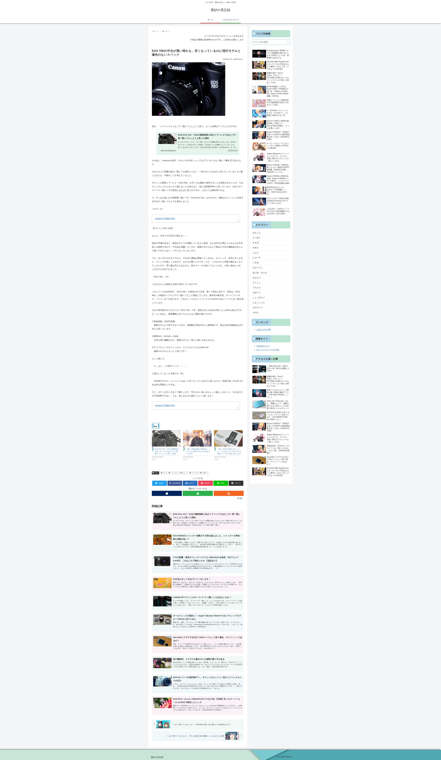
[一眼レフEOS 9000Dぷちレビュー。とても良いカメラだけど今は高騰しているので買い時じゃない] (228, 438)
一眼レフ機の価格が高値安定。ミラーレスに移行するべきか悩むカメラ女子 (198, 451)
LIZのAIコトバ (263, 346)
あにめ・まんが (260, 272)
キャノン (185, 473)
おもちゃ (257, 277)
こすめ (256, 262)
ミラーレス (195, 473)
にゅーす (257, 257)
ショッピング (174, 473)
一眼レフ (205, 473)
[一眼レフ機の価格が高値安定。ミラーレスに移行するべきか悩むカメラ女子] (197, 438)
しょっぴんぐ (259, 297)
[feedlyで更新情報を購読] (198, 493)
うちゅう (257, 287)
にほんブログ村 (263, 329)
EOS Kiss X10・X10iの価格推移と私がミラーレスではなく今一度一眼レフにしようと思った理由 (167, 451)
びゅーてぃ (258, 267)
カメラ (165, 473)
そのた (256, 312)
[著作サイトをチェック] (167, 493)
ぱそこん (257, 233)
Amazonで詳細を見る (165, 218)
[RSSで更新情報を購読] (229, 493)
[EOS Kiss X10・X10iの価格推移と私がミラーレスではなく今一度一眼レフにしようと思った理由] (166, 438)
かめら (156, 473)
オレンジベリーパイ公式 (267, 350)
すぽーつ (257, 292)
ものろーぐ (258, 307)
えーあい (257, 237)
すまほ (256, 243)
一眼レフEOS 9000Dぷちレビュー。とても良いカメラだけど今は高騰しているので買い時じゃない (229, 451)
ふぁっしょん (259, 302)
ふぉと (256, 253)
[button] (236, 483)
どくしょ (257, 282)
